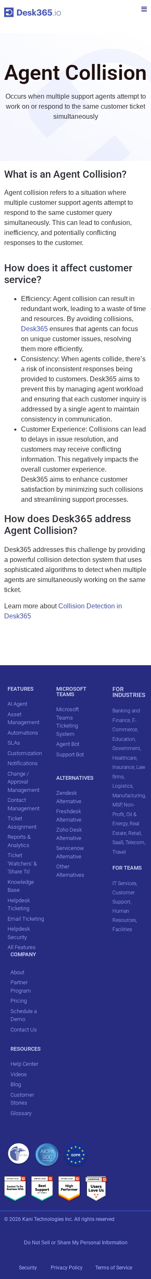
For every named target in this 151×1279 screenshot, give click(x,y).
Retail (134, 833)
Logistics (122, 786)
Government (126, 748)
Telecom (134, 842)
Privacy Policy (67, 1268)
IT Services (124, 883)
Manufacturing (128, 796)
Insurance (123, 767)
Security (28, 1268)
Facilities (122, 929)
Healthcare (124, 758)
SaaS (117, 842)
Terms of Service (113, 1268)
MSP (117, 805)
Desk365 (34, 328)
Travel (119, 852)
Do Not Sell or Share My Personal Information (76, 1243)
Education (123, 739)
